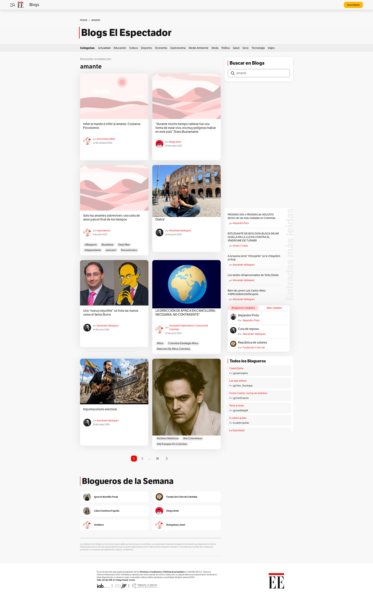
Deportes (146, 48)
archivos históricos (167, 438)
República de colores (252, 343)
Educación (120, 48)
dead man (124, 244)
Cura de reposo (248, 329)
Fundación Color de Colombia (254, 347)
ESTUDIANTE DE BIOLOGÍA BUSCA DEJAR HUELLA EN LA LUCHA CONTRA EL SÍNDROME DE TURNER (253, 237)
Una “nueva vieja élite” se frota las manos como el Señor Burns (110, 313)
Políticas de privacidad (173, 572)
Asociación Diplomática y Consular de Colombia (188, 327)
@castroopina (240, 373)
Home (83, 20)
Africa (160, 343)
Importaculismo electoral (100, 409)
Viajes (271, 48)
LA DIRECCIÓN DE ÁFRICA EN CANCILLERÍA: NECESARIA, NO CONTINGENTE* (185, 313)
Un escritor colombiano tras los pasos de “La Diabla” (185, 217)
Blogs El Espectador (126, 33)
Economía (161, 48)
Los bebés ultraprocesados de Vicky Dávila (254, 275)
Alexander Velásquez (180, 230)
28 (157, 458)
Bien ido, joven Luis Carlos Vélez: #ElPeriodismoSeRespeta (247, 292)
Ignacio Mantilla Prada (106, 496)
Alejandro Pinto (241, 223)
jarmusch (111, 250)
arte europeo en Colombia (172, 444)
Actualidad (104, 48)
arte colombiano (192, 438)
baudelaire (107, 244)
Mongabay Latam (175, 524)
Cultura (133, 48)
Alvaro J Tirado (240, 245)
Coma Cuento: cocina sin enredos (248, 393)
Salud (236, 48)
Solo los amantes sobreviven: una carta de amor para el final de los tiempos (111, 217)
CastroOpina (236, 368)
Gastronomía (178, 48)
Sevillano (99, 524)
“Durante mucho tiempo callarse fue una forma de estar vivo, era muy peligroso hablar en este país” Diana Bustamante (185, 128)
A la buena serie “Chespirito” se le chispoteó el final (254, 257)
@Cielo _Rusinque (243, 385)
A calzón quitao (238, 418)
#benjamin (91, 244)
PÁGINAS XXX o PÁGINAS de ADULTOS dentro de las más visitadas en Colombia (251, 216)
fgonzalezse (103, 230)
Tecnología (258, 48)
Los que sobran (238, 380)
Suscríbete (353, 5)
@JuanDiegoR (240, 410)
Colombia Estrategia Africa (183, 343)
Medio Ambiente (198, 48)
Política (225, 48)
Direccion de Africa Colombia (173, 349)
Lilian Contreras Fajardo (106, 510)
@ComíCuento (241, 398)
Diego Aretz (175, 142)
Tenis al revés (236, 405)
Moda (215, 48)
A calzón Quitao (241, 423)
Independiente (93, 250)
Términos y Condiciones (151, 572)
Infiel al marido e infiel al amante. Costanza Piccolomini (111, 126)
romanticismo (129, 250)
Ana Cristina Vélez (106, 139)
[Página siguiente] (167, 459)
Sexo (245, 48)
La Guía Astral (236, 430)
